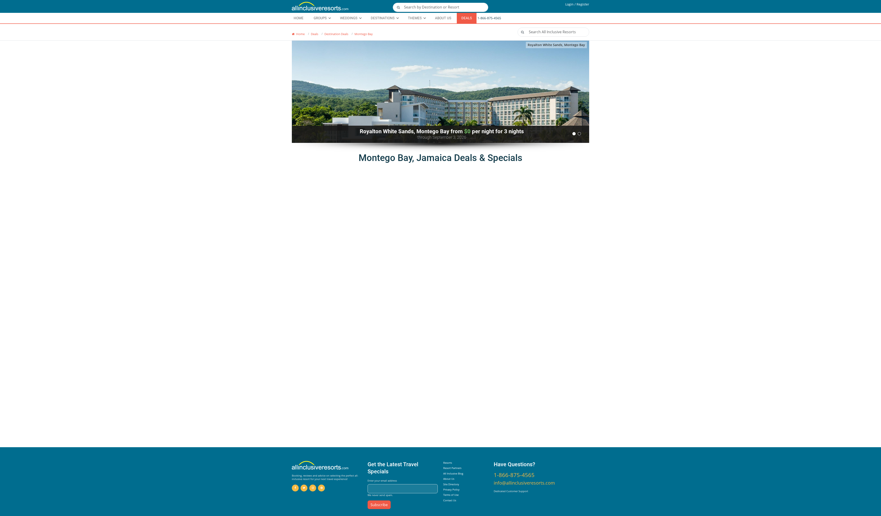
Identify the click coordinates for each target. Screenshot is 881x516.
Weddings (348, 18)
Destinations (383, 18)
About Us (443, 18)
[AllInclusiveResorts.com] (339, 6)
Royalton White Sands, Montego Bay (556, 45)
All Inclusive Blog (453, 473)
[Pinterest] (321, 488)
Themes (415, 18)
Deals (466, 18)
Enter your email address (382, 480)
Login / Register (577, 4)
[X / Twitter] (304, 488)
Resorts (447, 462)
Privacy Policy (451, 489)
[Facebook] (295, 488)
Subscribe (379, 504)
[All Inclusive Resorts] (320, 465)
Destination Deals (336, 34)
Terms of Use (451, 495)
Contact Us (449, 500)
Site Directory (451, 484)
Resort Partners (452, 468)
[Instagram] (312, 488)
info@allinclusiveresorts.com (524, 483)
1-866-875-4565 (514, 475)
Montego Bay (363, 34)
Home (300, 34)
